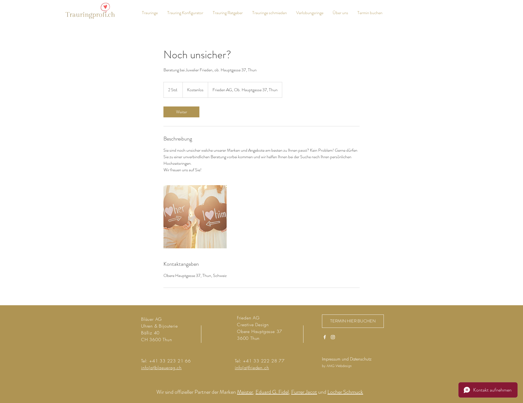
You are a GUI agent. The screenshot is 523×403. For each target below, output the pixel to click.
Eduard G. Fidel (272, 392)
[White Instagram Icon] (333, 337)
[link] (181, 111)
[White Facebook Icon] (324, 337)
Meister (245, 392)
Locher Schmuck (345, 392)
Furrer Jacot (304, 392)
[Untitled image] (195, 216)
